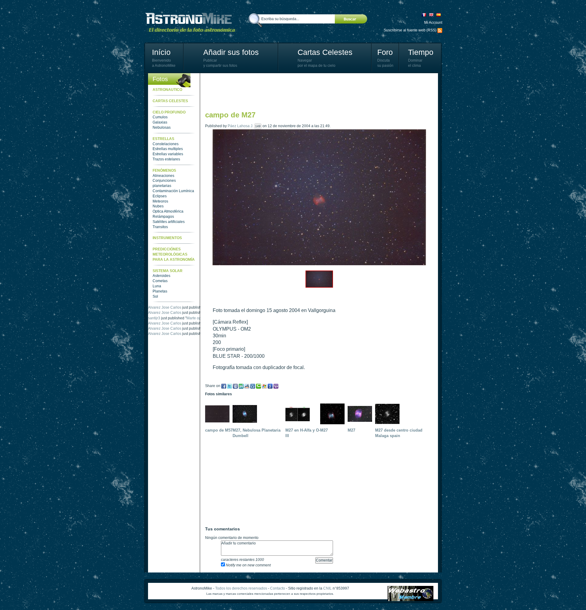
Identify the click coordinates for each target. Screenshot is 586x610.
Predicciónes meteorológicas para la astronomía (174, 254)
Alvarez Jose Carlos (164, 307)
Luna (157, 286)
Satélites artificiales (169, 222)
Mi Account (433, 22)
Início (161, 52)
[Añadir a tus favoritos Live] (264, 386)
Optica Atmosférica (168, 211)
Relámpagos (163, 216)
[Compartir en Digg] (252, 386)
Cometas (160, 281)
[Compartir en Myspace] (235, 386)
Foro (385, 52)
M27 (324, 430)
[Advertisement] (316, 91)
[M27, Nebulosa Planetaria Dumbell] (246, 413)
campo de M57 (219, 430)
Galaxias (160, 122)
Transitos (160, 227)
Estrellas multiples (168, 149)
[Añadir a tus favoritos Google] (270, 386)
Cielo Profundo (169, 112)
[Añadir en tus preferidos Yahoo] (275, 386)
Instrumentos (167, 238)
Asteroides (161, 276)
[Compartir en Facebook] (223, 386)
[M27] (334, 413)
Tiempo (420, 52)
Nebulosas (162, 127)
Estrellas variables (168, 154)
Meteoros (160, 201)
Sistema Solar (168, 271)
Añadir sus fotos (231, 52)
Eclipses (160, 196)
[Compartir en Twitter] (229, 386)
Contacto (277, 588)
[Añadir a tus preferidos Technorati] (258, 386)
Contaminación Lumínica (173, 191)
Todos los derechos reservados (241, 588)
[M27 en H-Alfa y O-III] (299, 413)
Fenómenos (164, 170)
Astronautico (167, 90)
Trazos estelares (166, 159)
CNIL (327, 588)
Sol (155, 296)
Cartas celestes (170, 101)
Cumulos (160, 117)
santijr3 (154, 318)
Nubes (158, 206)
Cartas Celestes (325, 52)
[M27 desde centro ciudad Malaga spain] (389, 413)
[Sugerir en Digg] (246, 386)
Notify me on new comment (248, 565)
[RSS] (439, 30)
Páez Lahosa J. (240, 126)
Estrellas (163, 139)
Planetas (160, 291)
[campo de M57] (219, 413)
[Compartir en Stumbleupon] (241, 386)
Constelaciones (166, 144)
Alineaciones (163, 176)
